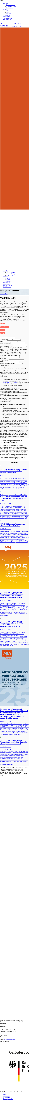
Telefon (2, 362)
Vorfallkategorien (7, 18)
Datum (2, 336)
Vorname (2, 356)
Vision (8, 10)
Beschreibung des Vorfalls (6, 346)
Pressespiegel (9, 8)
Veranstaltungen (10, 5)
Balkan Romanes (4, 326)
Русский (2, 333)
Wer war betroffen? (5, 363)
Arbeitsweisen (6, 15)
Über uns (5, 9)
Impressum (6, 1094)
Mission (8, 12)
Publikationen (6, 16)
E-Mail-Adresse (4, 360)
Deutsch (2, 323)
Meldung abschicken (5, 401)
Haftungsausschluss (8, 1099)
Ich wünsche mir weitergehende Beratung (15, 368)
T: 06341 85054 (17, 26)
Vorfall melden (3, 294)
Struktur (8, 13)
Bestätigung (3, 376)
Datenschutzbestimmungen (10, 382)
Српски (2, 330)
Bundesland (3, 339)
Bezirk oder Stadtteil (5, 343)
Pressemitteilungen (11, 6)
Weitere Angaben (4, 365)
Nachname (2, 358)
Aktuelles (5, 3)
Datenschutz (6, 1096)
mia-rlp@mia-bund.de (9, 1039)
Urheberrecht (6, 1097)
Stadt (1, 341)
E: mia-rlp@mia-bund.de (6, 26)
